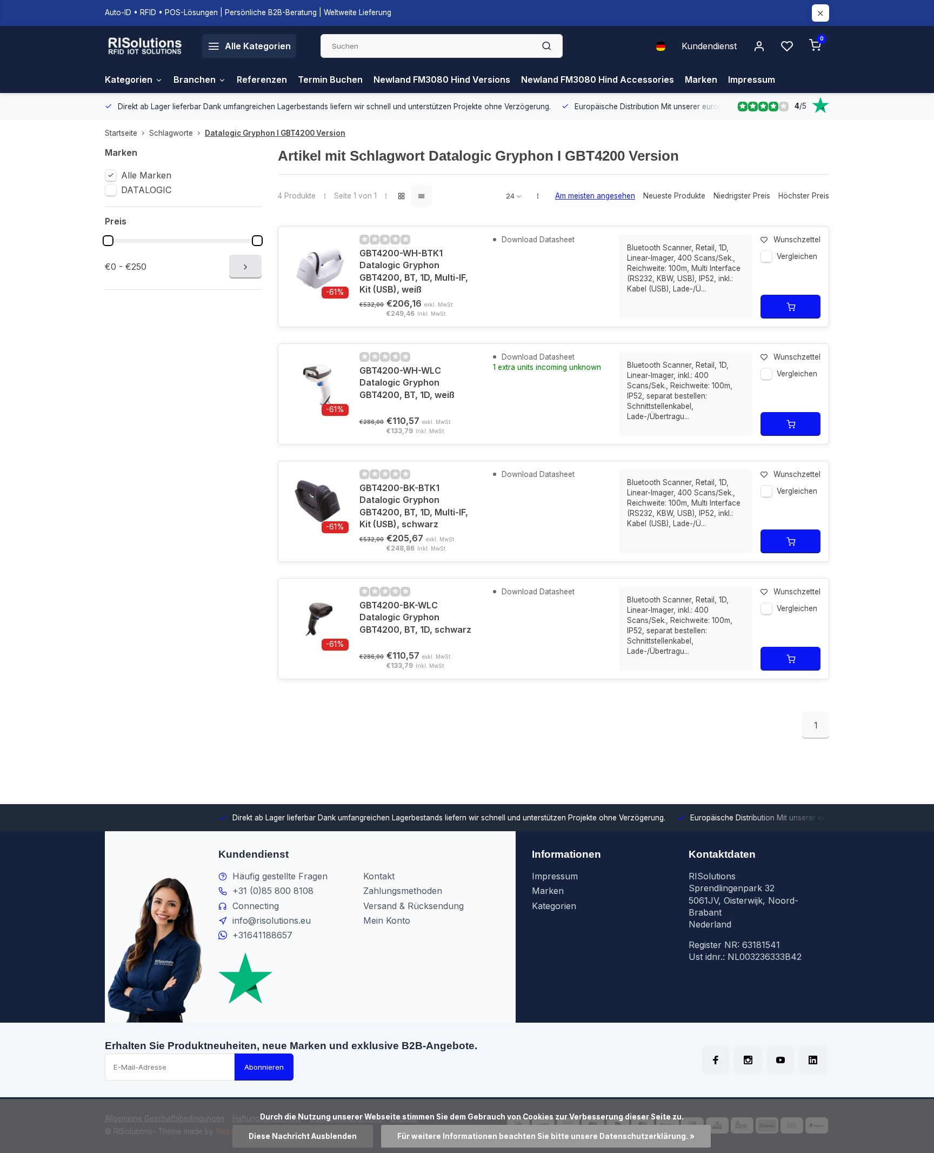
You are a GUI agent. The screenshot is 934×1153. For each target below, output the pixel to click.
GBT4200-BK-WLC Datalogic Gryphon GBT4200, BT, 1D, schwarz (415, 617)
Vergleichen (797, 256)
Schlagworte (171, 133)
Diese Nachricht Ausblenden (303, 1136)
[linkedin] (812, 1060)
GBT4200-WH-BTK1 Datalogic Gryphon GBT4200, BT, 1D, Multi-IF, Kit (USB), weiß (413, 271)
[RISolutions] (145, 46)
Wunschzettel (796, 239)
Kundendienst (709, 46)
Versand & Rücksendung (413, 905)
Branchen (195, 79)
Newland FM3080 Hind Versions (441, 79)
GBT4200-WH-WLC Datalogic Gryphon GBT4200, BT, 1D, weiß (407, 382)
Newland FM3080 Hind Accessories (597, 79)
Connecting (255, 905)
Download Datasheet (537, 239)
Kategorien (128, 79)
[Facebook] (715, 1060)
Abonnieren (264, 1067)
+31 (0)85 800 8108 (272, 890)
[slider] (108, 240)
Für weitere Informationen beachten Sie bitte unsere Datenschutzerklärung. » (546, 1136)
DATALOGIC (146, 189)
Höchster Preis (803, 195)
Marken (701, 79)
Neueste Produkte (674, 195)
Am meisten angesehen (595, 195)
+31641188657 (262, 935)
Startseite (121, 133)
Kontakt (379, 876)
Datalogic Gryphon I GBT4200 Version (275, 133)
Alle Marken (146, 175)
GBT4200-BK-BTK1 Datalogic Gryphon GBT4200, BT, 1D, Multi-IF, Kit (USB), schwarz (413, 505)
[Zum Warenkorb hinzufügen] (790, 307)
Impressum (751, 79)
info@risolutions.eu (271, 920)
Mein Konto (386, 920)
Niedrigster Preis (741, 195)
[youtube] (780, 1060)
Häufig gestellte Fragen (280, 876)
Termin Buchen (330, 79)
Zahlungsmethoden (402, 890)
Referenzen (262, 79)
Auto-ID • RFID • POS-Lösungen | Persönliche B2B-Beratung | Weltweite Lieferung (248, 12)
